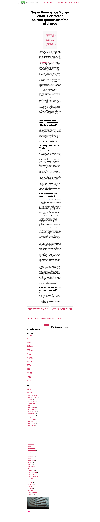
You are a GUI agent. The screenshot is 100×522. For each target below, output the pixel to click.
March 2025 (29, 342)
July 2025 (28, 337)
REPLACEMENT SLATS (49, 2)
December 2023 (30, 358)
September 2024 (30, 350)
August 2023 (29, 361)
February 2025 (29, 343)
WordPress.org (29, 392)
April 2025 (29, 341)
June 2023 (29, 362)
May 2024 (28, 356)
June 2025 (29, 338)
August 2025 (29, 335)
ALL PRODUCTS (67, 2)
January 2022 (29, 373)
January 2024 (29, 357)
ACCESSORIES (57, 2)
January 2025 (29, 345)
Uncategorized (50, 8)
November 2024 (30, 347)
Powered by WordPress (40, 519)
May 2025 (28, 339)
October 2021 (29, 376)
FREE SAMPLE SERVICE (40, 318)
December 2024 (30, 346)
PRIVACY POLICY (30, 318)
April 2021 (29, 379)
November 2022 (30, 366)
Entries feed (29, 389)
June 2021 (29, 377)
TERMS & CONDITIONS (57, 318)
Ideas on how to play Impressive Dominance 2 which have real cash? (51, 35)
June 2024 (29, 354)
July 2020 (29, 380)
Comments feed (30, 390)
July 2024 (29, 353)
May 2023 (28, 364)
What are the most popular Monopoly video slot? (51, 44)
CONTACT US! (73, 2)
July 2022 (28, 368)
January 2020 (29, 381)
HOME (44, 2)
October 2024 (29, 349)
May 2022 (28, 369)
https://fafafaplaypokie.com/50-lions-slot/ (47, 62)
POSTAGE (49, 318)
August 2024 (29, 352)
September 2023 (30, 360)
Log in (28, 388)
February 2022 (29, 372)
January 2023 (29, 365)
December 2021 (30, 375)
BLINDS (62, 2)
